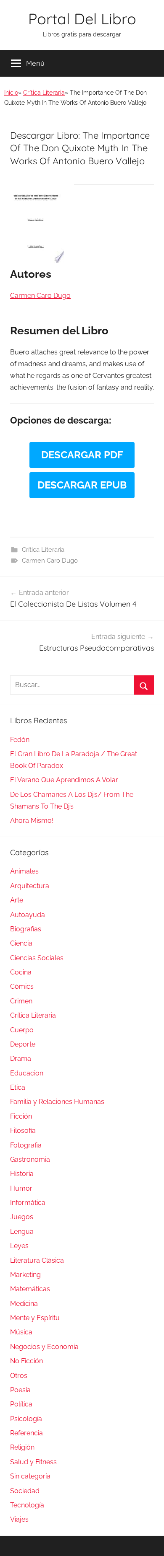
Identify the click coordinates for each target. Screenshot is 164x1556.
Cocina (21, 972)
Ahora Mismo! (31, 821)
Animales (24, 871)
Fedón (19, 740)
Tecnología (27, 1505)
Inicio (11, 92)
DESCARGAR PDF (82, 455)
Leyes (19, 1246)
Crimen (21, 1001)
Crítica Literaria (44, 92)
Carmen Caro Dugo (50, 560)
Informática (27, 1203)
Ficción (21, 1116)
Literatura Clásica (37, 1260)
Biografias (25, 929)
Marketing (25, 1275)
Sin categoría (30, 1476)
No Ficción (26, 1361)
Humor (21, 1188)
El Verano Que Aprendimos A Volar (64, 780)
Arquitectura (29, 886)
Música (21, 1332)
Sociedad (25, 1491)
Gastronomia (30, 1159)
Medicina (24, 1304)
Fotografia (26, 1145)
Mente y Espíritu (35, 1318)
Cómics (22, 986)
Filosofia (23, 1131)
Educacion (26, 1073)
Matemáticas (30, 1289)
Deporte (22, 1044)
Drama (20, 1058)
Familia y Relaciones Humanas (57, 1102)
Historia (22, 1174)
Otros (18, 1376)
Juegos (21, 1217)
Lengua (22, 1231)
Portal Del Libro (82, 18)
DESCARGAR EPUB (82, 485)
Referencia (26, 1433)
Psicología (26, 1419)
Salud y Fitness (33, 1462)
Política (21, 1404)
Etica (17, 1087)
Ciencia (21, 943)
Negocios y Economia (44, 1347)
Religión (22, 1447)
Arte (16, 900)
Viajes (19, 1519)
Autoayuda (27, 915)
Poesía (20, 1390)
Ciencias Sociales (36, 958)
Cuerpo (22, 1030)
